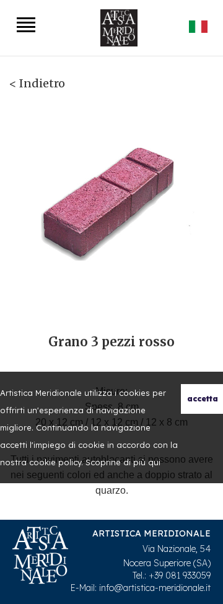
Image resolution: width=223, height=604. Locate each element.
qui (154, 462)
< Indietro (37, 83)
